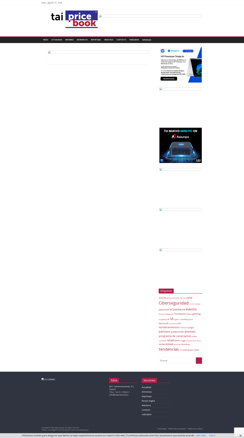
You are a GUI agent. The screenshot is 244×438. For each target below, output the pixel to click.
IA (172, 318)
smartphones (191, 341)
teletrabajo (185, 344)
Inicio (45, 40)
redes (194, 336)
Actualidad (57, 40)
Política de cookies (195, 429)
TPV (180, 350)
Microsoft (164, 323)
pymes (187, 336)
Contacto (121, 40)
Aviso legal (162, 429)
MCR (191, 319)
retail (170, 340)
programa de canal (171, 336)
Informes (69, 40)
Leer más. (201, 435)
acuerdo (162, 297)
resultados (162, 341)
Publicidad (134, 40)
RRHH (177, 340)
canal (189, 297)
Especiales (146, 40)
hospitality (163, 319)
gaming (196, 313)
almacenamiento (173, 298)
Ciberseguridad (174, 303)
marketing (185, 319)
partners (164, 331)
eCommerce (177, 309)
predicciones (177, 331)
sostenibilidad (166, 344)
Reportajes (96, 40)
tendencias (169, 349)
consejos (197, 304)
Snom (199, 341)
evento (191, 309)
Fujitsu (189, 314)
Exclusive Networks (166, 314)
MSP (179, 323)
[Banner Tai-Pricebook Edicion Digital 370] (150, 16)
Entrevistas (82, 40)
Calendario (147, 414)
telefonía (177, 344)
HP (168, 319)
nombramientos (169, 327)
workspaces (188, 350)
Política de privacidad (177, 429)
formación (180, 313)
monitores (173, 324)
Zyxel (196, 349)
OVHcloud (184, 328)
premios (190, 331)
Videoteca (108, 40)
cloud (191, 304)
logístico (177, 319)
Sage (183, 340)
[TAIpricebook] (48, 379)
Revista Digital (148, 400)
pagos (191, 327)
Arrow (182, 298)
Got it (212, 435)
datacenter (164, 309)
